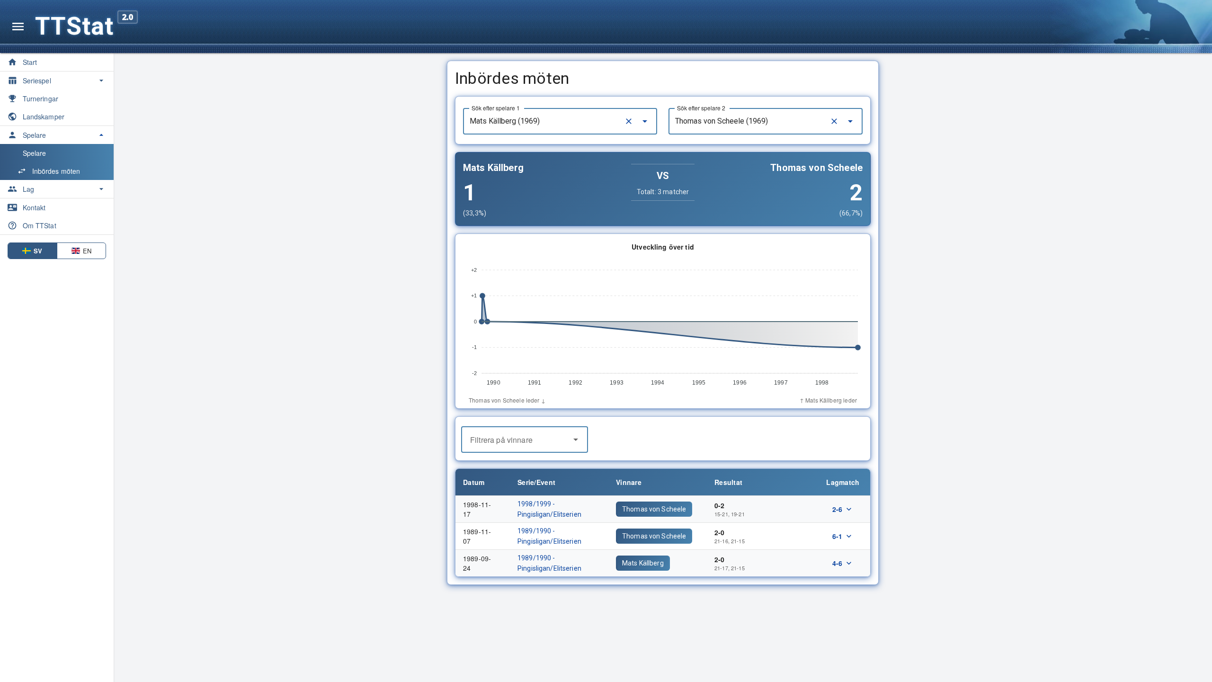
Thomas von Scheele (654, 509)
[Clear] (629, 121)
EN (87, 250)
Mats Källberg (643, 563)
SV (38, 250)
